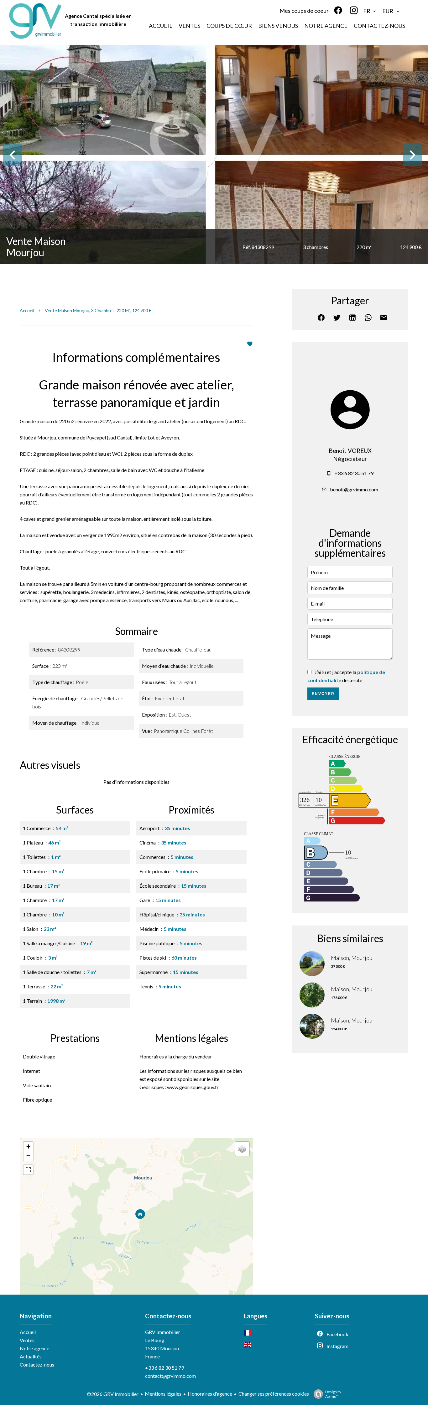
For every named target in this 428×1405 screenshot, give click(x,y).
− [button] (28, 1156)
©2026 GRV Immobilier (112, 1394)
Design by (333, 1394)
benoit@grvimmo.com (354, 489)
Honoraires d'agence (210, 1394)
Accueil (27, 310)
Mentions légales (163, 1394)
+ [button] (28, 1146)
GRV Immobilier (162, 1332)
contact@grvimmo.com (170, 1376)
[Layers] (242, 1149)
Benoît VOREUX (350, 450)
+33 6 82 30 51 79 (354, 473)
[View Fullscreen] (28, 1169)
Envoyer (323, 694)
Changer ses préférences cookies (273, 1394)
